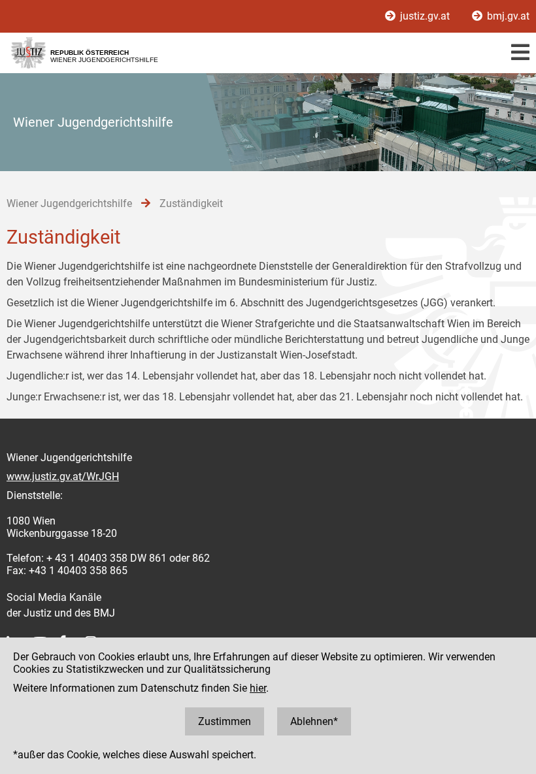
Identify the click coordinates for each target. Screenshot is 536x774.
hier (258, 688)
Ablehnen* (314, 721)
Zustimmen (224, 721)
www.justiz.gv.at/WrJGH (63, 476)
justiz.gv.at (424, 16)
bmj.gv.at (506, 16)
